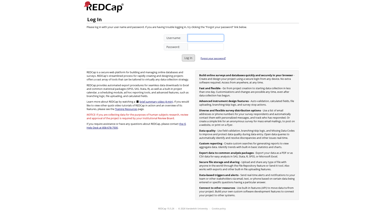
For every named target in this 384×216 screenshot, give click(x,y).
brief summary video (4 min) (156, 101)
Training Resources (126, 109)
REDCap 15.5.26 (166, 208)
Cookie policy (219, 208)
